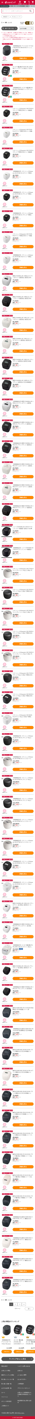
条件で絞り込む (9, 28)
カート (3, 1392)
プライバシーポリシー (24, 1388)
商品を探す (4, 1366)
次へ (29, 1308)
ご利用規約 (21, 1383)
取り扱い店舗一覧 (6, 1383)
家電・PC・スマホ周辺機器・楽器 (19, 6)
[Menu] (2, 2)
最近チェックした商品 (7, 1375)
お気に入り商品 (5, 1370)
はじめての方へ (22, 1379)
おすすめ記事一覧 (6, 1388)
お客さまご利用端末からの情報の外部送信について (24, 1394)
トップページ (4, 6)
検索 (30, 11)
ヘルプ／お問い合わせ (24, 1366)
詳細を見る (23, 58)
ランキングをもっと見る (17, 1359)
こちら (22, 1413)
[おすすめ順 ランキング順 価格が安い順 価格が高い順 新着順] (26, 28)
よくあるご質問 (22, 1375)
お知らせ (20, 1370)
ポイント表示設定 (6, 1401)
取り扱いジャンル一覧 (7, 1379)
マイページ (4, 1397)
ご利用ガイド (5, 1405)
